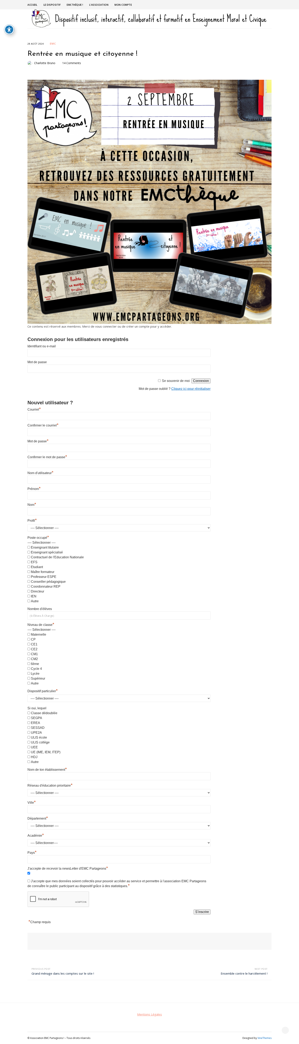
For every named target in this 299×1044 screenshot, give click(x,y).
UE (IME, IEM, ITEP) (45, 752)
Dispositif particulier (42, 691)
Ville (31, 802)
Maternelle (38, 634)
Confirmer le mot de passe (47, 457)
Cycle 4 (36, 668)
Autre (35, 601)
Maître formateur (42, 572)
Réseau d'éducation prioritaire (50, 785)
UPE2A (36, 732)
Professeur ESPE (43, 576)
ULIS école (39, 737)
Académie (35, 835)
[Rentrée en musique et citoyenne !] (149, 202)
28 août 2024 (35, 43)
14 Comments (71, 63)
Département (37, 818)
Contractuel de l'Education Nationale (57, 557)
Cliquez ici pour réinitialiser (191, 388)
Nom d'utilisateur (40, 473)
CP (33, 639)
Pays (32, 852)
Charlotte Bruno (44, 63)
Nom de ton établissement (47, 769)
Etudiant (37, 567)
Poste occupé (38, 537)
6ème (35, 664)
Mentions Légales (149, 1014)
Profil (32, 520)
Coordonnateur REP (45, 586)
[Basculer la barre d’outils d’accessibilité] (9, 29)
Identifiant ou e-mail (41, 346)
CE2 (34, 649)
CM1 (34, 654)
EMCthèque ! (75, 5)
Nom (31, 504)
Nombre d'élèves (39, 609)
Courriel (34, 409)
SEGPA (36, 718)
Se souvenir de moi (176, 381)
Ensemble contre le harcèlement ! (244, 973)
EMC (53, 43)
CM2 (34, 659)
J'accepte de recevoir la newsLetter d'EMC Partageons (67, 868)
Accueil (32, 5)
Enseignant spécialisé (47, 552)
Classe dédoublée (44, 713)
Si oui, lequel (36, 708)
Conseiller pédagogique (48, 581)
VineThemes (265, 1038)
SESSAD (38, 727)
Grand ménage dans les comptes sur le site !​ (63, 973)
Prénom (34, 489)
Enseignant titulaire (45, 547)
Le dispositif (52, 5)
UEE (34, 747)
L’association (99, 5)
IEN (33, 596)
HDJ (34, 757)
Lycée (35, 673)
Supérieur (38, 678)
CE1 (34, 644)
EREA (35, 723)
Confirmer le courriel (43, 425)
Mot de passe (37, 362)
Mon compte (123, 5)
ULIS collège (40, 742)
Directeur (37, 591)
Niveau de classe (40, 624)
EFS (34, 562)
